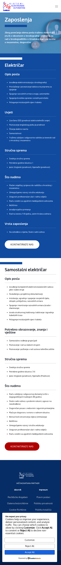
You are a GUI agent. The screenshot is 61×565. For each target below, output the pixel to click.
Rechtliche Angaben (18, 497)
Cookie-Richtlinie (17, 509)
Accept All (29, 552)
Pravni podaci (43, 497)
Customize (30, 540)
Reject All (29, 546)
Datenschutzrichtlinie (17, 503)
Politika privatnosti (43, 503)
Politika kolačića (43, 509)
